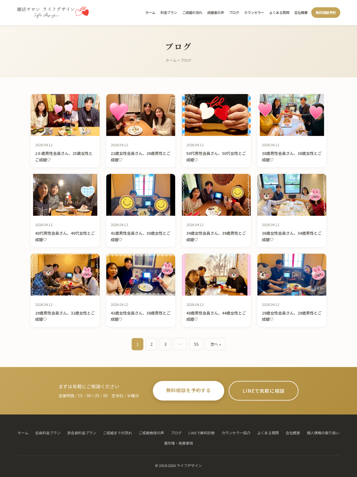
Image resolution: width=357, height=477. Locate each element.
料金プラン (168, 12)
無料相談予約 (326, 12)
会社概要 (301, 12)
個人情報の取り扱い (323, 432)
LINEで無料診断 (201, 432)
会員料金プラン (48, 432)
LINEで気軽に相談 (263, 390)
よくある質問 (279, 12)
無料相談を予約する (188, 390)
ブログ (234, 12)
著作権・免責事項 (178, 443)
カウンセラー (254, 12)
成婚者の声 (215, 12)
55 (196, 344)
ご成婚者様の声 (151, 432)
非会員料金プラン (81, 432)
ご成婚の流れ (192, 12)
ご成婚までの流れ (117, 432)
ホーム (150, 12)
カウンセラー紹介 (235, 432)
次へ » (215, 344)
